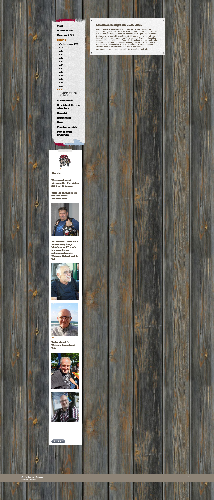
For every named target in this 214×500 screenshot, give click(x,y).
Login (190, 477)
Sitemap (39, 477)
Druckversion (29, 477)
